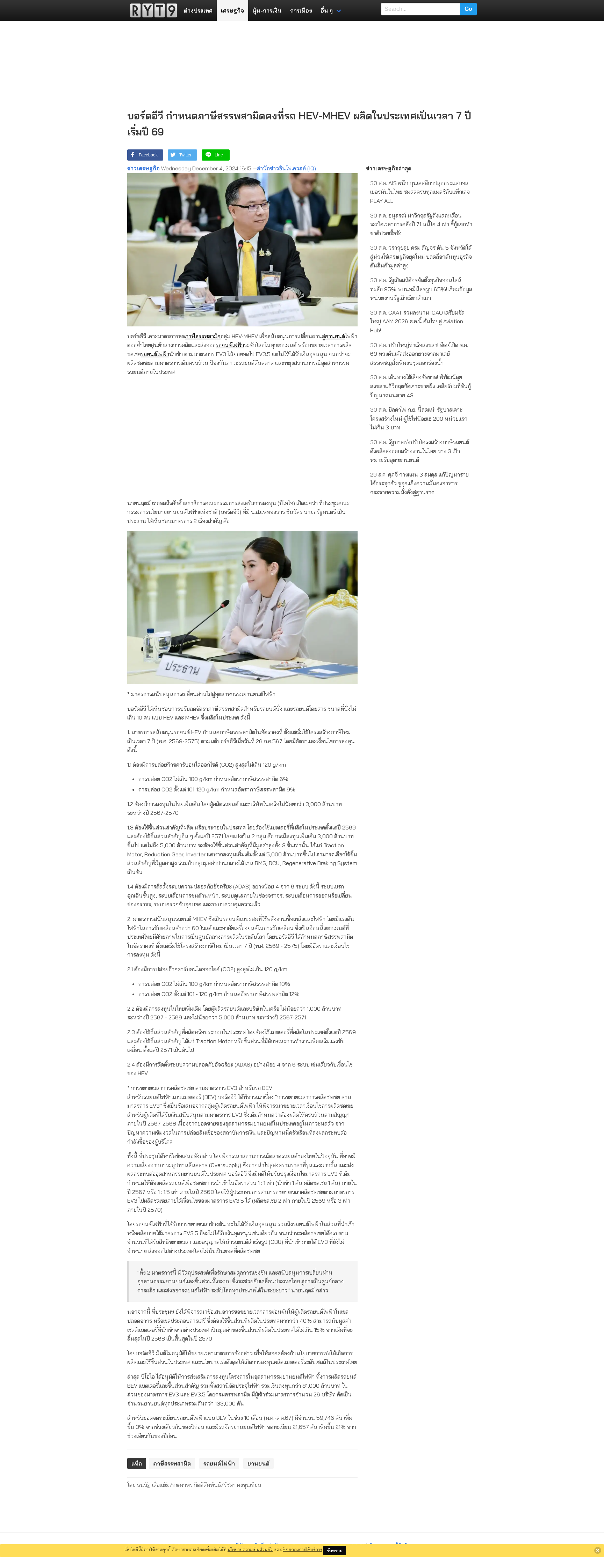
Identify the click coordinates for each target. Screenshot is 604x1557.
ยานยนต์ (335, 336)
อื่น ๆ (327, 10)
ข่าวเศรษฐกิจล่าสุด (388, 168)
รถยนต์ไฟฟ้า (230, 344)
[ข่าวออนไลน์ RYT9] (151, 10)
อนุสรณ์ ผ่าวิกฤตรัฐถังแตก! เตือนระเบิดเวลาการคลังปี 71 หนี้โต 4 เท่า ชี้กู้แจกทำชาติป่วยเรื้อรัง (421, 224)
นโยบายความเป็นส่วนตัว (250, 1549)
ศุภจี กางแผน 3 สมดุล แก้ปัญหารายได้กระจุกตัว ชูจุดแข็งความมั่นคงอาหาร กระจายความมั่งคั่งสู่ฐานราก (419, 483)
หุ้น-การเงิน (267, 10)
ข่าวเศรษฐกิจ (143, 168)
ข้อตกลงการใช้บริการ (302, 1549)
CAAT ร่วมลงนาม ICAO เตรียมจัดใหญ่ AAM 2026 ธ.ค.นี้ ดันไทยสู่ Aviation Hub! (417, 321)
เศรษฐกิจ (232, 10)
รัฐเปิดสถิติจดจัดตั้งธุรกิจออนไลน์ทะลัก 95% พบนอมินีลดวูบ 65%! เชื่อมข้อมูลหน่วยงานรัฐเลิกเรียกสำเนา (421, 288)
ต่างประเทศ (198, 10)
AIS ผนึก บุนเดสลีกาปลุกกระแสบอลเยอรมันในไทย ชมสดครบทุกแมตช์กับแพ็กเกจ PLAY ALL (420, 191)
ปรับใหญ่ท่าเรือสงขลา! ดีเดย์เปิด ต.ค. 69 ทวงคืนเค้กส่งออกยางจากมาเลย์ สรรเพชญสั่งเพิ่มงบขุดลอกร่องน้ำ (419, 353)
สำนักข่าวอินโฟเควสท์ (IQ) (286, 168)
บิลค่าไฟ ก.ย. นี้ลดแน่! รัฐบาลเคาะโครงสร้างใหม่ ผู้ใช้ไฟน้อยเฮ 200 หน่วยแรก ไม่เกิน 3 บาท (418, 418)
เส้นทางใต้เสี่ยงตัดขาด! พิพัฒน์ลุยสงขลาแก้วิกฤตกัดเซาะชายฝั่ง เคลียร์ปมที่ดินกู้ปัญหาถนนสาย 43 (420, 386)
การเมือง (301, 10)
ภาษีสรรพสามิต (203, 336)
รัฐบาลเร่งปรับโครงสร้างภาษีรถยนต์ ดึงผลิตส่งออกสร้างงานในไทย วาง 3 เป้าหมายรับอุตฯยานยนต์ (419, 450)
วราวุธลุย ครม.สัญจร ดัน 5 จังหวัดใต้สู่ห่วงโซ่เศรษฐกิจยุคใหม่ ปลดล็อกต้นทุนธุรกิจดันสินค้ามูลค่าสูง (421, 256)
